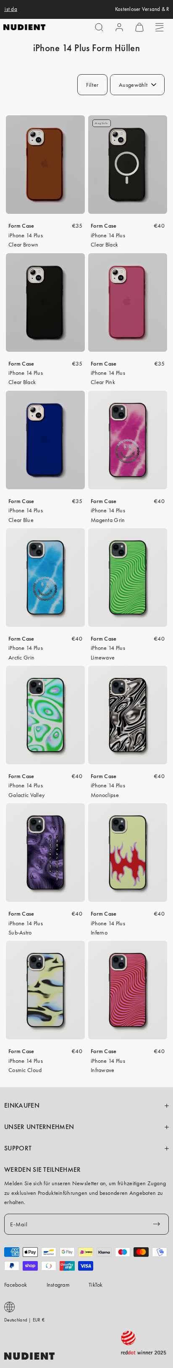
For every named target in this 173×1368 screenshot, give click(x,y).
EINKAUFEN (21, 1105)
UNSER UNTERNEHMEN (39, 1127)
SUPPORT (17, 1148)
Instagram (58, 1284)
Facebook (15, 1284)
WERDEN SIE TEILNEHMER (42, 1170)
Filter (92, 84)
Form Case (21, 225)
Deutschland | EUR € (24, 1320)
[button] (99, 27)
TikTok (96, 1284)
